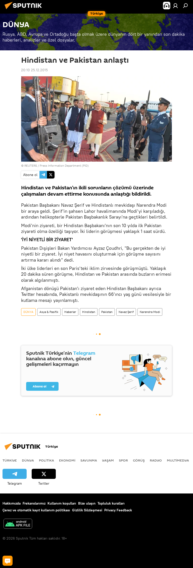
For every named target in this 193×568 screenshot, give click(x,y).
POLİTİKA (46, 460)
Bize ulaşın (86, 503)
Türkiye (10, 460)
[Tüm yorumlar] (8, 561)
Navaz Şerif (126, 312)
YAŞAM (108, 460)
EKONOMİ (67, 460)
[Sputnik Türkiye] (25, 10)
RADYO (156, 460)
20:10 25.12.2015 (34, 70)
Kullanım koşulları (61, 503)
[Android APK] (18, 524)
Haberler (70, 312)
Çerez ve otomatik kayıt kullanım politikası (36, 510)
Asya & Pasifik (48, 312)
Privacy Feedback (118, 510)
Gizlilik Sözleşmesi (87, 510)
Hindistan (88, 312)
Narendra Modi (150, 312)
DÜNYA (28, 312)
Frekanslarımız (34, 503)
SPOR (123, 460)
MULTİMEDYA (178, 460)
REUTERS (30, 165)
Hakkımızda (12, 503)
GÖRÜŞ (139, 460)
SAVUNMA (88, 460)
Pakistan (107, 312)
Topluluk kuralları (111, 503)
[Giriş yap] (175, 6)
